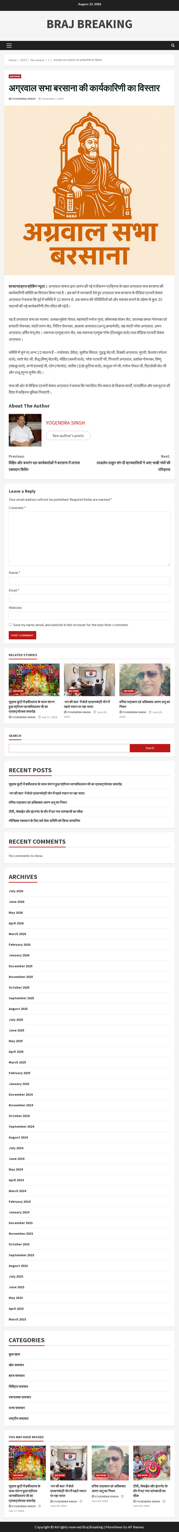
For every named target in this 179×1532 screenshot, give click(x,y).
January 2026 (19, 955)
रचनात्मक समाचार (20, 1397)
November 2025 (21, 976)
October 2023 (19, 1244)
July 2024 (16, 1148)
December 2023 (21, 1223)
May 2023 (16, 1297)
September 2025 (21, 998)
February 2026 (19, 944)
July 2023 (16, 1276)
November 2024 (21, 1105)
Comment (17, 508)
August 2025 (18, 1008)
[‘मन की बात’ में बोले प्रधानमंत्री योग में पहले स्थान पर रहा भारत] (89, 680)
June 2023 (16, 1287)
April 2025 (16, 1051)
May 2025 (16, 1041)
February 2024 (19, 1201)
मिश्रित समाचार (18, 1386)
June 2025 (16, 1030)
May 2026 (16, 912)
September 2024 (21, 1126)
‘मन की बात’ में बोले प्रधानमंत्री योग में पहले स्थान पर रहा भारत (46, 793)
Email (14, 590)
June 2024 (16, 1158)
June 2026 (16, 901)
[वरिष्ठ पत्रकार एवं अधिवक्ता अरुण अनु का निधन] (144, 680)
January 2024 (19, 1212)
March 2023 (17, 1319)
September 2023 (21, 1255)
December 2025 (21, 966)
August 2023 (18, 1265)
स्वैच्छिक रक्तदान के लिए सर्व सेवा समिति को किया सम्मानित (44, 820)
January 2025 (19, 1084)
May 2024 (16, 1169)
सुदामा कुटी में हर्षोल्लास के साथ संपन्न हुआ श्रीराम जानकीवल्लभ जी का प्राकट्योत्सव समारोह (32, 707)
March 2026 (17, 934)
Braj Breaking (89, 23)
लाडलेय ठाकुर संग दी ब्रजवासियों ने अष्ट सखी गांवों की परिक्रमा (133, 463)
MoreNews (114, 1527)
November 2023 (21, 1233)
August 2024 (18, 1137)
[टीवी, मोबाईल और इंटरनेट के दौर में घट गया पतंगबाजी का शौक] (151, 1463)
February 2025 (19, 1073)
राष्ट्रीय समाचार (19, 1418)
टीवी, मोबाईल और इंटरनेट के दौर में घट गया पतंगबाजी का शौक (46, 811)
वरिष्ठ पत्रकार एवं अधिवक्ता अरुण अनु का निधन (38, 802)
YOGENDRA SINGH (24, 98)
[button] (9, 45)
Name (14, 572)
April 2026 (16, 923)
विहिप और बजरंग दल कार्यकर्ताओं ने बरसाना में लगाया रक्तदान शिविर (44, 463)
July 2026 (16, 891)
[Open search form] (173, 45)
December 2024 (21, 1094)
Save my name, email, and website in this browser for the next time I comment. (70, 625)
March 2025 (17, 1062)
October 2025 (19, 987)
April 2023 (16, 1308)
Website (15, 607)
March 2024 (17, 1191)
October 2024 (19, 1116)
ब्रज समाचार (15, 76)
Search (15, 735)
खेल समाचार (16, 1365)
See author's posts (68, 435)
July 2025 (16, 1019)
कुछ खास (14, 1354)
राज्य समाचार (17, 1408)
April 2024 (16, 1180)
